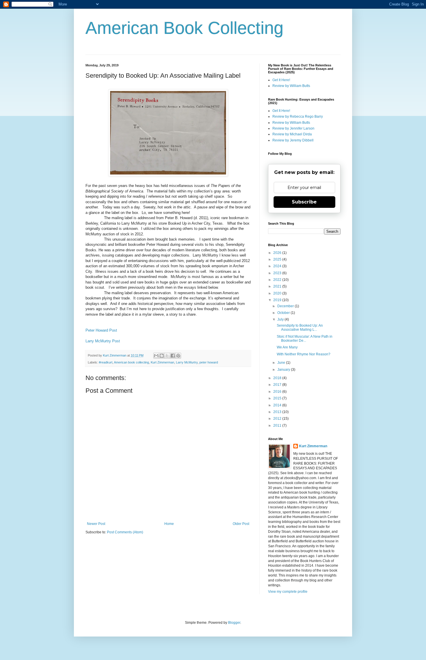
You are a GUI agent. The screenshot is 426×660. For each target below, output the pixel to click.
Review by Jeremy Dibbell (293, 140)
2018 (277, 378)
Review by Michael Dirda (292, 134)
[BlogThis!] (162, 356)
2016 (277, 392)
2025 (277, 259)
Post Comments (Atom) (125, 532)
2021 (277, 286)
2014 (277, 405)
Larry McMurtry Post (102, 341)
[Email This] (156, 356)
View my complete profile (287, 592)
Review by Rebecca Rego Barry (297, 116)
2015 (277, 398)
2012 (277, 419)
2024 (277, 266)
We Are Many (287, 347)
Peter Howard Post (101, 330)
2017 (277, 385)
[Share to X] (167, 356)
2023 (277, 273)
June (281, 363)
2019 (277, 300)
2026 (277, 253)
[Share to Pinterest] (178, 356)
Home (169, 524)
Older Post (241, 524)
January (284, 370)
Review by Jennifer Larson (293, 128)
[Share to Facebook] (173, 356)
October (284, 313)
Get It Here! (281, 80)
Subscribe (304, 202)
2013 (277, 412)
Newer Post (96, 524)
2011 (277, 425)
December (286, 306)
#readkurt (105, 362)
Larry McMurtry (187, 362)
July (281, 319)
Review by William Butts (291, 86)
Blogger (234, 623)
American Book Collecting (184, 28)
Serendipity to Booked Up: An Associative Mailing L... (300, 327)
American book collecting (131, 362)
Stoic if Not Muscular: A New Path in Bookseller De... (304, 338)
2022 (277, 280)
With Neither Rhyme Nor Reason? (303, 354)
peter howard (208, 362)
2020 (277, 293)
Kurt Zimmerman (162, 362)
